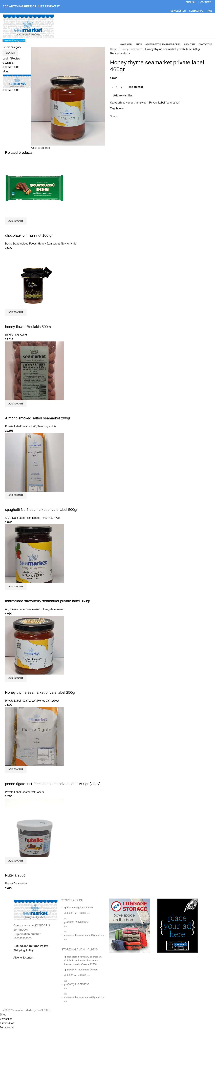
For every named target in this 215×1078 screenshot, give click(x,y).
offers (40, 792)
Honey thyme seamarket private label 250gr (40, 692)
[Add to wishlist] (18, 229)
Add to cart (135, 87)
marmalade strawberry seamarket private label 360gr (47, 601)
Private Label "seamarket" (164, 102)
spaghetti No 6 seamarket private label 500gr (41, 509)
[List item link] (83, 925)
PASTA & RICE (51, 517)
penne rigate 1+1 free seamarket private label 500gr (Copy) (52, 784)
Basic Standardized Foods (21, 243)
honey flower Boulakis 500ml (28, 327)
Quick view (9, 229)
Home (114, 49)
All (6, 517)
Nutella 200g (15, 875)
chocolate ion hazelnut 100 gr (29, 235)
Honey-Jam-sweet (131, 49)
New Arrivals (68, 243)
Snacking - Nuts (46, 426)
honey (120, 108)
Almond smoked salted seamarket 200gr (37, 418)
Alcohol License (23, 957)
